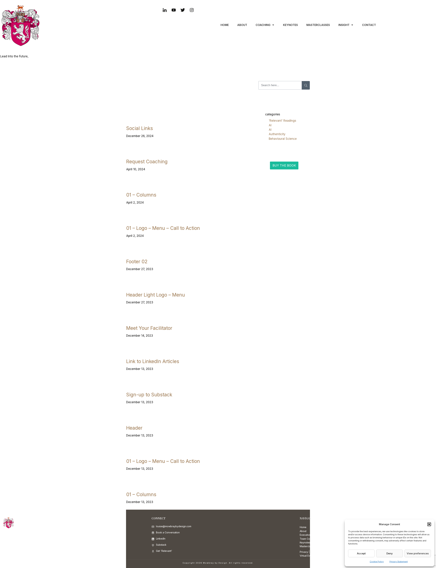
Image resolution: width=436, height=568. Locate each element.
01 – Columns (141, 195)
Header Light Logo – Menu (155, 295)
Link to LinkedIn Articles (152, 361)
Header (134, 428)
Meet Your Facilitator (149, 328)
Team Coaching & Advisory (315, 538)
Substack (161, 544)
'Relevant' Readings (282, 120)
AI (270, 125)
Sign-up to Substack (149, 395)
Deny (389, 553)
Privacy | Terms (308, 551)
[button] (429, 524)
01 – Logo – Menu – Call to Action (163, 228)
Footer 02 (136, 261)
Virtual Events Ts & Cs (312, 555)
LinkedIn (160, 538)
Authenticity (277, 134)
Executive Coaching (311, 534)
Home (303, 527)
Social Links (139, 128)
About (303, 531)
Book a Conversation (168, 532)
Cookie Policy (377, 561)
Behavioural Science (283, 138)
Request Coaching (147, 161)
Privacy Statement (399, 561)
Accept (361, 553)
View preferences (418, 553)
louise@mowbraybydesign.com (173, 526)
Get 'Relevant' (164, 550)
